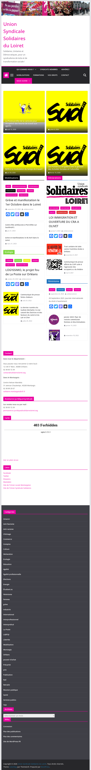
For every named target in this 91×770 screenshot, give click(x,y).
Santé (5, 695)
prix (5, 670)
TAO (5, 705)
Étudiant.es (8, 589)
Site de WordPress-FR (12, 741)
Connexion (7, 726)
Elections (7, 579)
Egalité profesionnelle (12, 574)
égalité (52, 212)
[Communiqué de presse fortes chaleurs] (11, 297)
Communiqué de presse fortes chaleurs (30, 295)
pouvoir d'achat (11, 195)
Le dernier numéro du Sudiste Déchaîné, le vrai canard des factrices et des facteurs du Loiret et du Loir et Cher (31, 312)
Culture (6, 549)
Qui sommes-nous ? (25, 69)
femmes (69, 289)
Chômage (9, 260)
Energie (6, 584)
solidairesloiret (28, 209)
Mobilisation (10, 191)
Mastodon (7, 482)
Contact (65, 75)
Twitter (6, 476)
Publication (23, 195)
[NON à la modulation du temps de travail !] (24, 155)
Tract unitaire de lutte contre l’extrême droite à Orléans (74, 249)
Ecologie (18, 260)
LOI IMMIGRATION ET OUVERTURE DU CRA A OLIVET (64, 221)
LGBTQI (6, 634)
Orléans (30, 191)
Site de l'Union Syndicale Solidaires (17, 488)
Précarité (7, 665)
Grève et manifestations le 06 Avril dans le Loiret (22, 239)
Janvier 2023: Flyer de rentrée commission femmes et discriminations (74, 319)
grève (8, 186)
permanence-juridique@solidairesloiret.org (20, 410)
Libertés (72, 212)
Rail (4, 680)
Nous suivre (22, 81)
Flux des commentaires (12, 736)
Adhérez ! (65, 69)
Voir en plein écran (10, 460)
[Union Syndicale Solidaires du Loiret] (45, 3)
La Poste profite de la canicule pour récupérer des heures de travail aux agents (21, 123)
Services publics (22, 265)
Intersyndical (33, 186)
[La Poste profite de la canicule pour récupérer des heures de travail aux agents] (24, 106)
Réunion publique (10, 690)
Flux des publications (11, 731)
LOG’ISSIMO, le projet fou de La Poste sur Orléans (22, 272)
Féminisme (60, 289)
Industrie (7, 609)
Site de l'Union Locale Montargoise (17, 485)
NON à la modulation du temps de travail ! (24, 169)
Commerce (7, 539)
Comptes (7, 544)
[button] (35, 69)
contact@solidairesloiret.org (14, 372)
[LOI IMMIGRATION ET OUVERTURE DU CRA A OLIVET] (67, 193)
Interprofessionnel (19, 186)
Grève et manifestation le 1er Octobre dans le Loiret (23, 202)
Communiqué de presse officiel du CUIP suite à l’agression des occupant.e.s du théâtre (73, 265)
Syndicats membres (49, 69)
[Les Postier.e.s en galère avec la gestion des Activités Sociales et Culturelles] (67, 155)
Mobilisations (23, 75)
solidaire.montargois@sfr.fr (14, 391)
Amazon (6, 519)
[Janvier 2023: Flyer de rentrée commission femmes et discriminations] (54, 321)
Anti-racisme (65, 208)
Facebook (7, 473)
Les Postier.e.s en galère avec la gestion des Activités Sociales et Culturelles (65, 167)
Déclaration (76, 208)
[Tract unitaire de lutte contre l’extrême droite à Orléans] (54, 251)
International (62, 212)
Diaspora (6, 479)
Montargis (21, 191)
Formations (38, 75)
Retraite (6, 685)
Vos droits (52, 75)
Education (7, 564)
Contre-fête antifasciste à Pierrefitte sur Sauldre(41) (21, 226)
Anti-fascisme (54, 208)
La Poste (27, 260)
